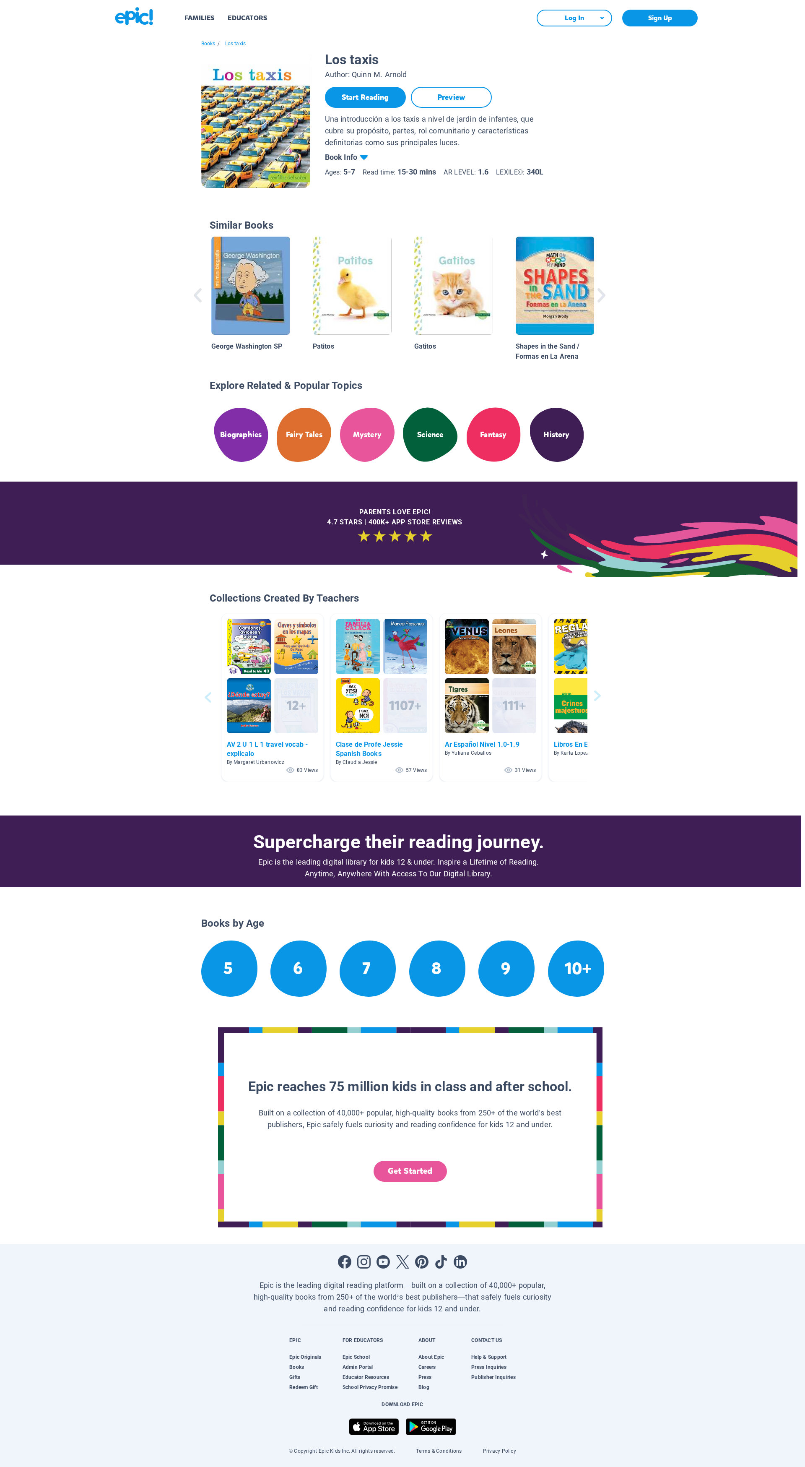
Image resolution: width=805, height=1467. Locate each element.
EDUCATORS (247, 17)
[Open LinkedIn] (460, 1262)
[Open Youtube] (383, 1262)
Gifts (294, 1377)
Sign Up (660, 17)
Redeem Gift (303, 1387)
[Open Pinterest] (421, 1262)
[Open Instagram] (364, 1262)
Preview (451, 97)
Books (208, 44)
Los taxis (235, 44)
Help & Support (488, 1357)
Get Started (410, 1171)
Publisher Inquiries (493, 1377)
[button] (272, 697)
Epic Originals (305, 1357)
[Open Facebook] (344, 1262)
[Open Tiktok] (441, 1262)
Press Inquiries (488, 1367)
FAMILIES (199, 17)
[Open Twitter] (402, 1262)
